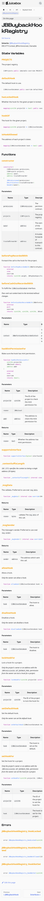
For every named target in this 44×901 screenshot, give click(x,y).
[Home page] (4, 9)
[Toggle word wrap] (36, 71)
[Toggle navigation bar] (3, 3)
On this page (8, 18)
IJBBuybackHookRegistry (19, 43)
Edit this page (9, 882)
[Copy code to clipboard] (39, 71)
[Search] (40, 3)
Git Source (6, 38)
